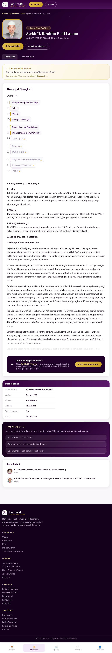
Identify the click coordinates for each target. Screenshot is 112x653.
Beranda (5, 14)
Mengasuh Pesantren (22, 165)
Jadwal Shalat (8, 574)
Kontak (5, 629)
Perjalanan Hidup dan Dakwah (26, 159)
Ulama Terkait (27, 56)
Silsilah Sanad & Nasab (12, 551)
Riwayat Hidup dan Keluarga (25, 102)
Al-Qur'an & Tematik (11, 566)
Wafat (15, 114)
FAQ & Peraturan (9, 622)
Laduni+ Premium (10, 589)
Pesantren (7, 540)
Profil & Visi (7, 615)
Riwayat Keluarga (20, 119)
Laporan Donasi (9, 618)
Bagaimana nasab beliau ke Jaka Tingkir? (26, 451)
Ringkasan (10, 56)
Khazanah (14, 14)
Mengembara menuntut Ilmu (25, 133)
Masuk (51, 4)
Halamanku (100, 648)
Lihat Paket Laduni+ (88, 364)
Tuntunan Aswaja (10, 563)
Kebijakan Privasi (10, 626)
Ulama (22, 14)
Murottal (6, 577)
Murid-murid (18, 152)
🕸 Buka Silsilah (13, 46)
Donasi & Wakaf (9, 592)
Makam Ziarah (8, 548)
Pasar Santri (7, 596)
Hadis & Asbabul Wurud (12, 570)
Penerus (16, 146)
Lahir (14, 108)
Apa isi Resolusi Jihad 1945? (20, 437)
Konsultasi (7, 600)
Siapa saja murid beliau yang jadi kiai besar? (27, 444)
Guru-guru (18, 138)
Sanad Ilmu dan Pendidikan (24, 127)
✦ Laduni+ (36, 4)
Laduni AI (6, 603)
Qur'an (56, 648)
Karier (15, 171)
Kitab (4, 544)
